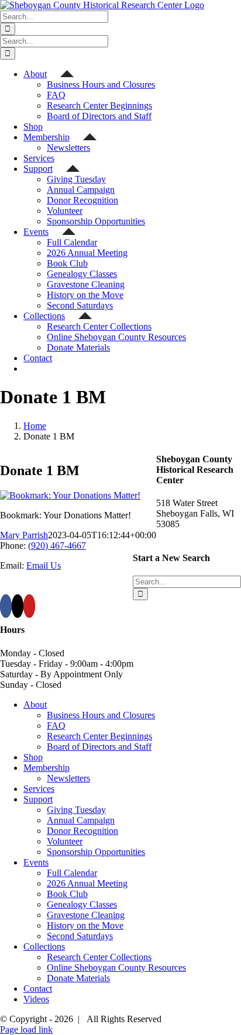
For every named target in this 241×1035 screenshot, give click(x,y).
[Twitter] (17, 606)
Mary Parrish (24, 535)
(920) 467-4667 (57, 546)
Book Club (67, 894)
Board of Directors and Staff (99, 747)
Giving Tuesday (76, 810)
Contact (37, 989)
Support (38, 799)
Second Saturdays (80, 936)
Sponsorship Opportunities (96, 852)
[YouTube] (29, 606)
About (35, 704)
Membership (46, 768)
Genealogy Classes (82, 904)
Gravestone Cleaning (86, 915)
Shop (33, 757)
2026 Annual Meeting (87, 883)
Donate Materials (78, 978)
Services (38, 789)
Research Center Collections (99, 957)
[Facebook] (6, 606)
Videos (36, 999)
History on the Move (85, 925)
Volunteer (64, 841)
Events (36, 862)
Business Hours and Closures (101, 715)
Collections (44, 946)
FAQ (56, 726)
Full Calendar (72, 873)
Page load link (26, 1029)
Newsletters (68, 778)
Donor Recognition (82, 831)
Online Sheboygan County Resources (116, 967)
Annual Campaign (81, 820)
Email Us (43, 565)
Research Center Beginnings (99, 736)
